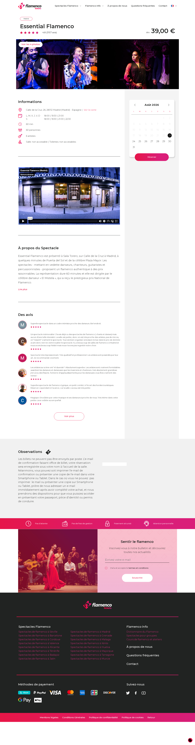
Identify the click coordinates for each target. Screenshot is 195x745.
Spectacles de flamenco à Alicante (39, 647)
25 (139, 141)
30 (169, 141)
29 (163, 141)
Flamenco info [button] (93, 6)
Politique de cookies (133, 717)
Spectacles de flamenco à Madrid (90, 631)
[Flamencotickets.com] (29, 6)
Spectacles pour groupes (141, 635)
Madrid (26, 19)
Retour (151, 717)
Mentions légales (49, 717)
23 (169, 135)
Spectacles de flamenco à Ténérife (39, 650)
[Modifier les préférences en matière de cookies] (190, 740)
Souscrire (137, 577)
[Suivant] (167, 105)
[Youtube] (144, 693)
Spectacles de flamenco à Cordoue (39, 639)
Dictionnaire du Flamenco (142, 631)
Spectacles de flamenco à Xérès (89, 643)
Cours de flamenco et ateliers (144, 639)
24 (133, 141)
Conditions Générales (73, 717)
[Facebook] (136, 693)
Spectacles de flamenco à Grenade (91, 635)
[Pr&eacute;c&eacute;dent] (136, 105)
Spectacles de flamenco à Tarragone (92, 654)
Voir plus (69, 416)
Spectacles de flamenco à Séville (38, 631)
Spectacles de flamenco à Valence (39, 643)
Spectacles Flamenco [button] (66, 6)
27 (151, 141)
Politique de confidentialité (103, 717)
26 (145, 141)
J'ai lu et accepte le (129, 568)
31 (134, 147)
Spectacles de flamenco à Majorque (92, 650)
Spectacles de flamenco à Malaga (91, 639)
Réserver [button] (151, 157)
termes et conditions (138, 568)
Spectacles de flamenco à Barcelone (40, 635)
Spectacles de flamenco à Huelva (90, 647)
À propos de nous (117, 6)
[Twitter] (128, 693)
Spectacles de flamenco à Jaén (37, 658)
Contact (163, 6)
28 (157, 141)
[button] (174, 6)
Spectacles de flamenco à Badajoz (39, 654)
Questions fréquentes (143, 6)
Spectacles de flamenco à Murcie (90, 658)
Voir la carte (90, 110)
